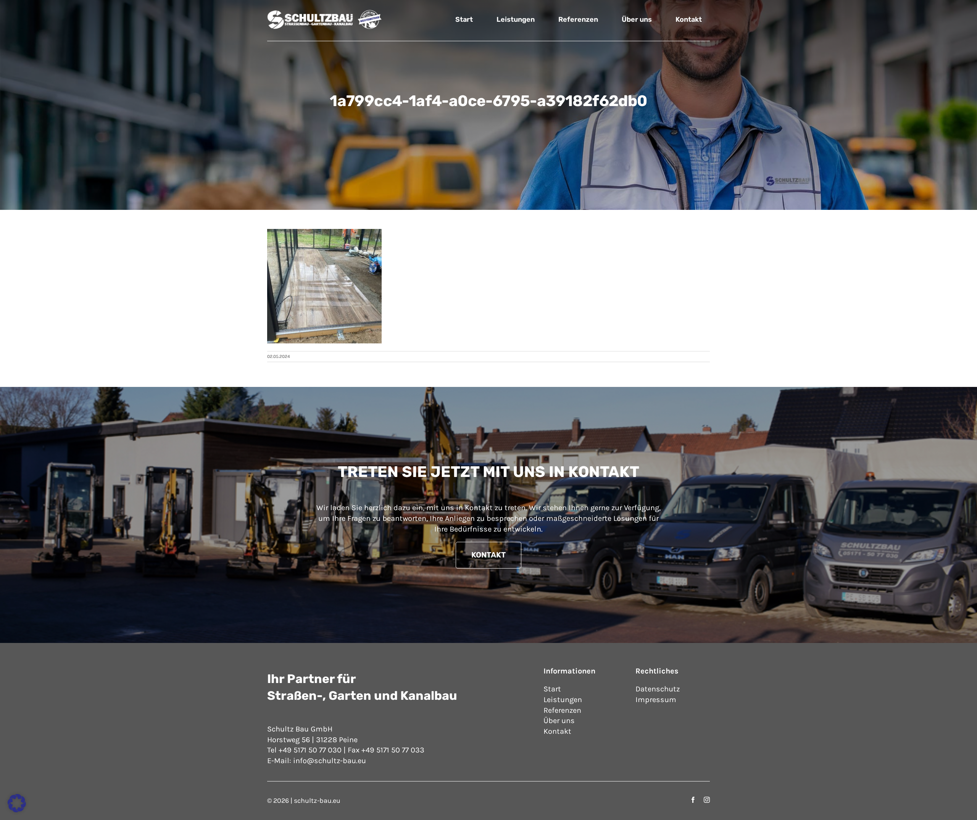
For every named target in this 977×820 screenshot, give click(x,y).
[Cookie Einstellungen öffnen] (17, 810)
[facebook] (693, 800)
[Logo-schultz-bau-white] (324, 13)
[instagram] (707, 800)
